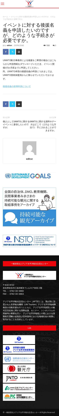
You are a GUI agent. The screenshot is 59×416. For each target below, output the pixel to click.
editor (9, 45)
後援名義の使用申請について (17, 86)
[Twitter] (12, 52)
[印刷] (19, 52)
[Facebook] (6, 52)
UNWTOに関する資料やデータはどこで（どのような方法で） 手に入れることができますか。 (43, 126)
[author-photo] (29, 155)
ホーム (5, 16)
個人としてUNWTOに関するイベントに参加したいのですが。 (16, 124)
